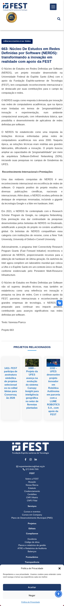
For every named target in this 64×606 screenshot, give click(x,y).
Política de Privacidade (30, 602)
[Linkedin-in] (35, 459)
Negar (32, 595)
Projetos (32, 523)
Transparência (32, 562)
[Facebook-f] (25, 459)
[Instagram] (30, 459)
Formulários (32, 557)
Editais (32, 528)
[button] (59, 568)
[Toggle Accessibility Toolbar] (58, 594)
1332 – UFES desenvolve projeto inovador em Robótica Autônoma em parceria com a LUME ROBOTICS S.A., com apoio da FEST (53, 391)
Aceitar (32, 587)
